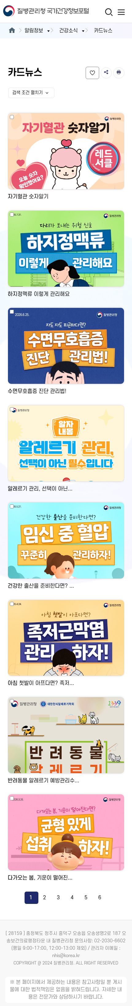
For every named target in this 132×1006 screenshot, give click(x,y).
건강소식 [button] (68, 31)
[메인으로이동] (11, 30)
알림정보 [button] (34, 31)
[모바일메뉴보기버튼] (121, 12)
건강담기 (92, 73)
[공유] (106, 72)
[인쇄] (118, 72)
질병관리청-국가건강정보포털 (33, 11)
